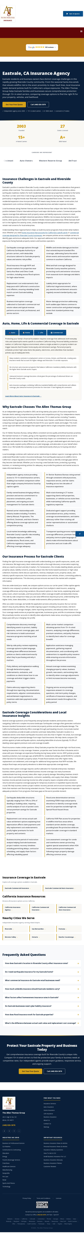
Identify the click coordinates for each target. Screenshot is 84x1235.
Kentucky (8, 1221)
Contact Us (47, 1124)
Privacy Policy (27, 1198)
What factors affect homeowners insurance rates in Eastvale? (31, 997)
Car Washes (6, 1146)
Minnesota (32, 1221)
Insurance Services (50, 1104)
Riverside (9, 929)
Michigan (24, 1221)
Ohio (13, 1224)
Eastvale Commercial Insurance (18, 888)
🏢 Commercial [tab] (57, 333)
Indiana (68, 1219)
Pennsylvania (21, 1224)
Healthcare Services (8, 1166)
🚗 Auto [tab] (12, 333)
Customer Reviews (50, 1166)
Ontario (36, 937)
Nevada (47, 1221)
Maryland (16, 1221)
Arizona (17, 1219)
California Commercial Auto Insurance (67, 908)
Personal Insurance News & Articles (55, 1146)
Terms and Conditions (43, 1198)
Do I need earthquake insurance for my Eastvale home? (29, 972)
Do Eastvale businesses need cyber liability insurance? (28, 1006)
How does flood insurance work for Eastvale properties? (29, 1014)
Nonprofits (6, 1173)
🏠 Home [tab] (26, 333)
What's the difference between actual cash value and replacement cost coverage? (40, 1023)
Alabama (9, 1219)
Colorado (32, 1219)
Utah (54, 1224)
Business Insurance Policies (53, 1163)
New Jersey (55, 1221)
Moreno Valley (11, 937)
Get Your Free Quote (14, 104)
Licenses (58, 1198)
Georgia (55, 1219)
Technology (6, 1187)
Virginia (60, 1224)
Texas (48, 1224)
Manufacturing (7, 1170)
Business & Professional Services (13, 1143)
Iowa (74, 1219)
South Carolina (31, 1224)
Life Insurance (48, 1114)
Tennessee (41, 1224)
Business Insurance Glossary (53, 1160)
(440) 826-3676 (8, 1125)
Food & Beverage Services (11, 1160)
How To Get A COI (50, 1153)
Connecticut (41, 1219)
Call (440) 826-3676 (38, 104)
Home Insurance (49, 1110)
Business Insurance (50, 1117)
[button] (81, 31)
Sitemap (46, 1127)
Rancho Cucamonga (67, 937)
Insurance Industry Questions (53, 1150)
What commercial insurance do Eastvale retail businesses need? (32, 980)
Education (5, 1153)
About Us (47, 1120)
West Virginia (68, 1224)
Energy (4, 1156)
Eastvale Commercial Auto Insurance (60, 888)
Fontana (63, 929)
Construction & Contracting (11, 1150)
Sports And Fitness (8, 1183)
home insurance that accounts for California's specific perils (45, 233)
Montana (39, 1221)
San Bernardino (39, 929)
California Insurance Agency (12, 908)
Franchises (6, 1163)
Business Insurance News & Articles (55, 1143)
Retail (4, 1180)
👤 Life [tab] (40, 333)
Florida (49, 1219)
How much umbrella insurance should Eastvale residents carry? (32, 989)
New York (63, 1221)
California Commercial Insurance (40, 908)
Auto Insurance (49, 1107)
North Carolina (72, 1221)
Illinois (62, 1219)
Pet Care (5, 1177)
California (24, 1219)
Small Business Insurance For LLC (55, 1156)
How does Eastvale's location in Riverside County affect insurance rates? (36, 963)
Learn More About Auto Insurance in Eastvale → (23, 396)
